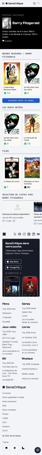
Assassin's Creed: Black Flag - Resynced (10, 344)
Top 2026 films (9, 309)
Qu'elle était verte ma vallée (31, 88)
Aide (4, 405)
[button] (38, 3)
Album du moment (30, 378)
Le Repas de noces (11, 181)
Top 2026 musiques (30, 364)
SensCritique (6, 15)
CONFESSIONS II (30, 369)
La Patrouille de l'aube (30, 139)
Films (5, 303)
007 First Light (8, 338)
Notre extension (9, 401)
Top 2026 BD (8, 363)
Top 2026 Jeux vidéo (9, 332)
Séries (26, 303)
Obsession (6, 313)
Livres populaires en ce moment (29, 351)
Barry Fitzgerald (18, 15)
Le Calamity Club (29, 337)
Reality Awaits (28, 374)
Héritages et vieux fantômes (31, 182)
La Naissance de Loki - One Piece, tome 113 (10, 373)
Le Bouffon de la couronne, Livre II (30, 343)
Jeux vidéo (9, 327)
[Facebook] (19, 235)
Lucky (24, 316)
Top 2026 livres (29, 332)
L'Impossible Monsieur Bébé (10, 88)
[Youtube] (38, 235)
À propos (6, 393)
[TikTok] (29, 235)
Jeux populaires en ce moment (10, 352)
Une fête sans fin (10, 367)
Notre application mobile (13, 397)
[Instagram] (24, 235)
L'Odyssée (6, 317)
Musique (27, 358)
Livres (26, 327)
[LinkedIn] (33, 235)
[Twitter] (15, 235)
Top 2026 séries (29, 308)
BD (4, 358)
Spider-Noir (27, 312)
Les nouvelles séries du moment (30, 320)
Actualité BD (7, 380)
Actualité (6, 321)
